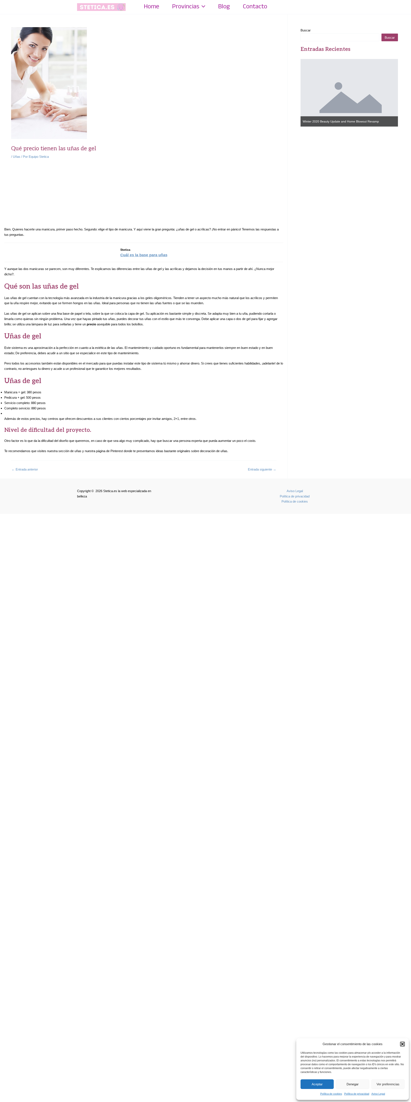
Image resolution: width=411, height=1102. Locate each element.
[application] (202, 7)
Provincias (185, 7)
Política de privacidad (356, 1093)
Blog (224, 7)
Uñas (16, 156)
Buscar (306, 30)
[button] (402, 1044)
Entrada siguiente (262, 469)
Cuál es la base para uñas (143, 255)
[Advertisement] (143, 195)
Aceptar (317, 1084)
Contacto (255, 7)
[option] (349, 93)
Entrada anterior (25, 469)
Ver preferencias (388, 1084)
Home (151, 7)
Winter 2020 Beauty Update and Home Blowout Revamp (341, 121)
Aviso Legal (378, 1093)
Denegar (353, 1084)
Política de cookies (331, 1093)
